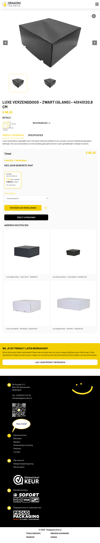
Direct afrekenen (26, 217)
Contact (16, 452)
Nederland (16, 390)
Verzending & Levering (23, 445)
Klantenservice (19, 435)
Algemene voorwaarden (60, 533)
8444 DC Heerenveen (21, 387)
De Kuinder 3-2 (18, 384)
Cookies (54, 537)
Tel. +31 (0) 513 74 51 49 (21, 395)
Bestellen (17, 438)
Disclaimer (30, 537)
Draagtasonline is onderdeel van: (27, 507)
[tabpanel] (50, 142)
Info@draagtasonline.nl (22, 398)
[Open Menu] (96, 4)
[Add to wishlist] (45, 208)
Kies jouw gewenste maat (18, 165)
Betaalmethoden (20, 490)
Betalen (16, 442)
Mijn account (18, 460)
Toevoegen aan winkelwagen (23, 208)
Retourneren (19, 467)
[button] (94, 42)
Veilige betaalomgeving (23, 463)
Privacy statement (33, 533)
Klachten (17, 448)
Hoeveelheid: (10, 193)
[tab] (13, 135)
